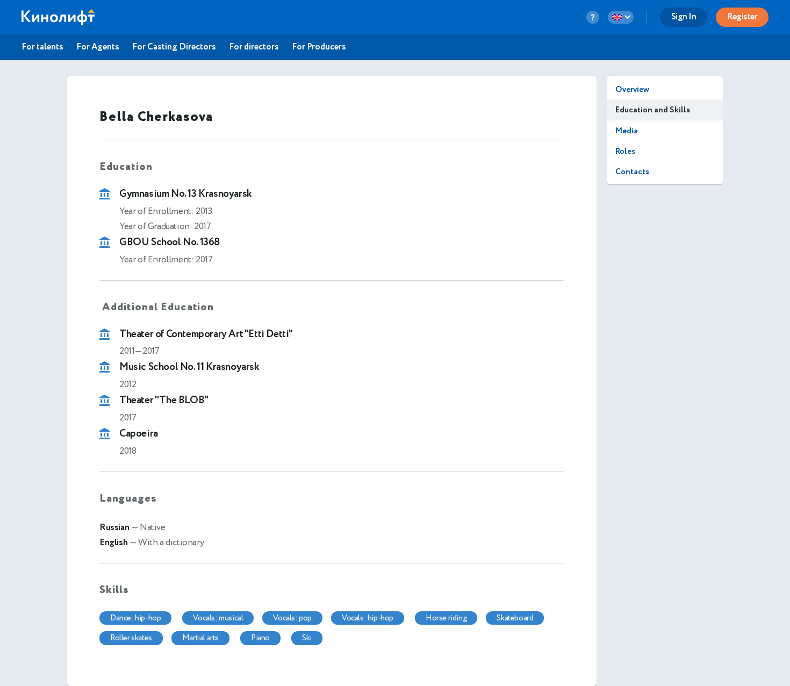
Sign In (683, 17)
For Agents (97, 47)
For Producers (319, 47)
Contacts (632, 171)
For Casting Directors (174, 47)
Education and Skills (652, 110)
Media (626, 131)
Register (742, 17)
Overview (632, 89)
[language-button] (621, 17)
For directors (254, 47)
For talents (42, 47)
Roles (625, 151)
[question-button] (592, 17)
